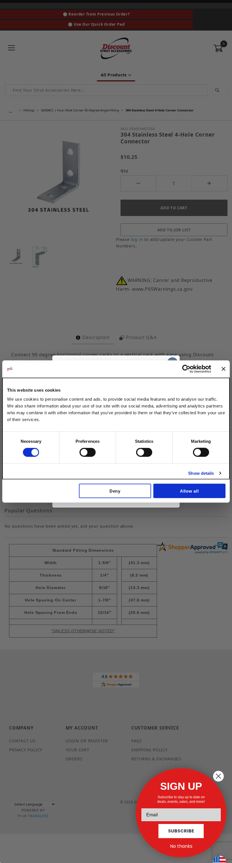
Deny (115, 490)
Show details (201, 473)
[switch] (88, 452)
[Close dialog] (218, 776)
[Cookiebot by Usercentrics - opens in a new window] (186, 369)
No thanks (181, 846)
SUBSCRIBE (181, 831)
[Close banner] (223, 369)
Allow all (189, 490)
